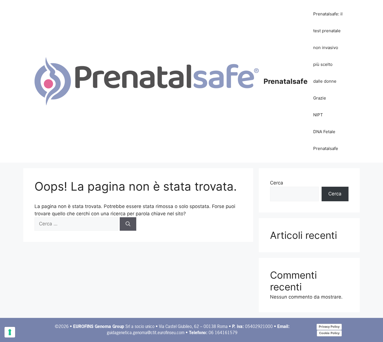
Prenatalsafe (286, 81)
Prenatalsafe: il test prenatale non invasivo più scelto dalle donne (328, 47)
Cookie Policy (329, 333)
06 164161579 (223, 333)
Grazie (319, 98)
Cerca (276, 183)
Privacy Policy (329, 327)
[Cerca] (128, 224)
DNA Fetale (324, 131)
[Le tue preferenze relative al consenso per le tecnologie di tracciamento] (9, 332)
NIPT (318, 114)
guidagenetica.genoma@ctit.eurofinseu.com (145, 333)
